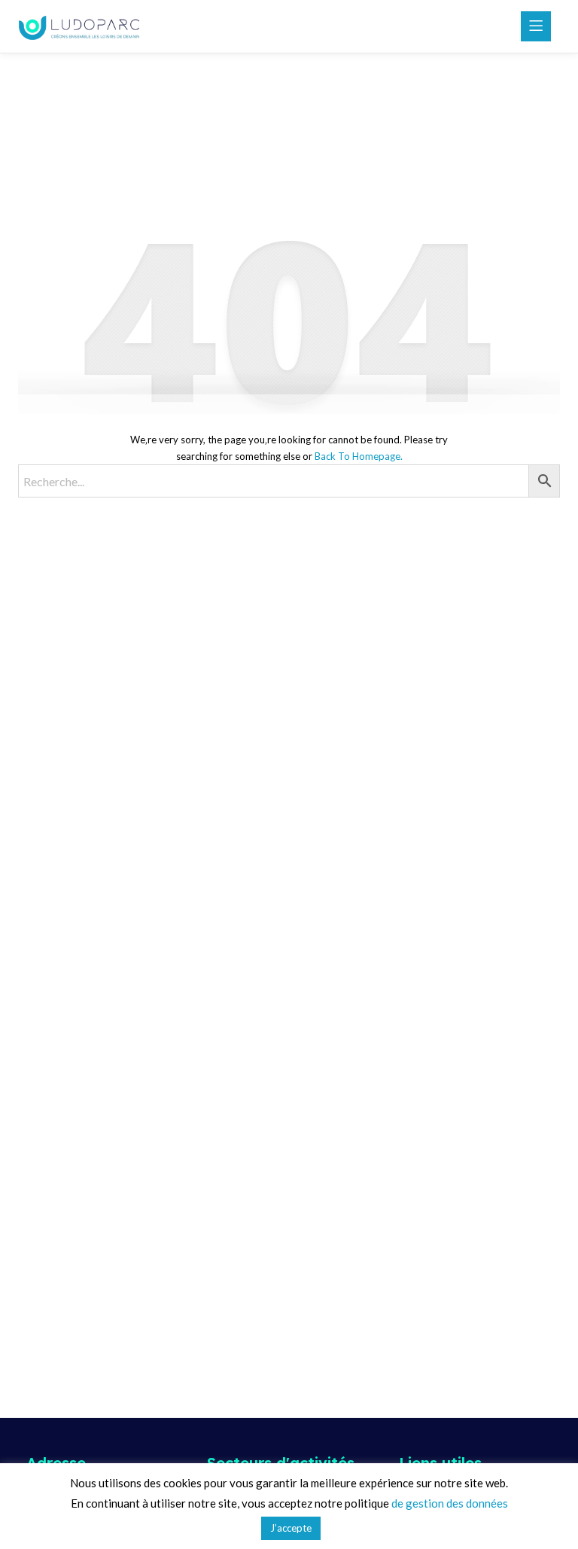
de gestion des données (449, 1503)
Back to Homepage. (359, 456)
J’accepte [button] (291, 1528)
